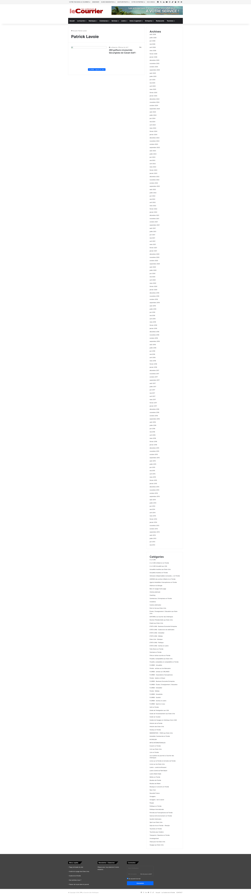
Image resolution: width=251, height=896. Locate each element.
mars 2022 (153, 205)
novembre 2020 (154, 257)
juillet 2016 (153, 425)
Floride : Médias (154, 691)
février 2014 (153, 519)
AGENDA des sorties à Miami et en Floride (163, 579)
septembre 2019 (155, 302)
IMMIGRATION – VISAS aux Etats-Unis (161, 733)
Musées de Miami (155, 783)
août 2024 (153, 112)
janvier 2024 (153, 134)
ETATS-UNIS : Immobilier (157, 633)
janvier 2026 (153, 57)
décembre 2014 (154, 487)
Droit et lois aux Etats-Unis (158, 608)
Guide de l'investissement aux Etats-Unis (162, 713)
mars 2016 (153, 438)
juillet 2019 (153, 309)
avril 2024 (153, 125)
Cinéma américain (155, 592)
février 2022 (153, 209)
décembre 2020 (154, 254)
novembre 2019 (154, 296)
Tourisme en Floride (156, 829)
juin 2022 (152, 196)
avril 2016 (152, 435)
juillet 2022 (153, 192)
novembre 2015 (154, 451)
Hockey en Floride (155, 730)
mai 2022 (152, 199)
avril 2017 (152, 396)
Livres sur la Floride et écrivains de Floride (163, 761)
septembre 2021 (155, 225)
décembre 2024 (154, 99)
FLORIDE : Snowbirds (156, 694)
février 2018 (153, 364)
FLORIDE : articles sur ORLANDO (159, 671)
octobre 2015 (154, 454)
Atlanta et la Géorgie (156, 585)
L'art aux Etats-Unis (156, 749)
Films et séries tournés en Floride (160, 655)
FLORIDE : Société (155, 697)
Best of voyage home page (158, 589)
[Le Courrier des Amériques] (86, 11)
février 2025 (153, 92)
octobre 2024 (154, 105)
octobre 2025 (154, 66)
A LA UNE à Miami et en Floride (159, 563)
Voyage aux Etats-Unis (157, 845)
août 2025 (153, 73)
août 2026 (153, 34)
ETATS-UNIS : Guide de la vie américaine (162, 629)
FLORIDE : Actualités (156, 665)
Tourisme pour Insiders (157, 832)
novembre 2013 (154, 525)
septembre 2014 (155, 496)
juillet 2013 (153, 538)
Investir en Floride (155, 746)
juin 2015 (152, 467)
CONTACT (179, 892)
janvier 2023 (153, 173)
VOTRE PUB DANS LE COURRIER (79, 2)
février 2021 (153, 247)
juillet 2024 (153, 115)
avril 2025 (153, 86)
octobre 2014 (154, 493)
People (152, 803)
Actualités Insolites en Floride (159, 572)
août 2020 (153, 267)
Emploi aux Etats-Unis (156, 623)
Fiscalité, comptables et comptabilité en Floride (164, 662)
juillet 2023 (153, 154)
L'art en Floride (154, 752)
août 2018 (153, 344)
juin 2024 (152, 118)
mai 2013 (152, 545)
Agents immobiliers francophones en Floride (163, 582)
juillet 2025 (153, 76)
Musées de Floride (155, 780)
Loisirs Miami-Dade (155, 774)
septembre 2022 (155, 186)
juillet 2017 (153, 386)
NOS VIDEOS (151, 2)
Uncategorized (154, 838)
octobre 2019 (154, 299)
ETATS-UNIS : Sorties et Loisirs (159, 646)
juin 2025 (152, 79)
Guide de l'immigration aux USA (159, 710)
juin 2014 (152, 506)
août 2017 (153, 383)
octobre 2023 (154, 144)
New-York (153, 790)
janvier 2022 (153, 212)
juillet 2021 (153, 231)
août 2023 (153, 150)
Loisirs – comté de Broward (158, 767)
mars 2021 (153, 244)
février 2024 (153, 131)
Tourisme (170, 21)
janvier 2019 (153, 328)
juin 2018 (152, 351)
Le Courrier (81, 21)
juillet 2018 (153, 348)
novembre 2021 (154, 218)
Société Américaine (155, 819)
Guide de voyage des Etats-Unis (79, 871)
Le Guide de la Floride (168, 892)
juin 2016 (152, 428)
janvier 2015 (153, 483)
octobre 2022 (154, 183)
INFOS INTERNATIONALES (157, 742)
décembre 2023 (154, 138)
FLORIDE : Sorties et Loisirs (158, 700)
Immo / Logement (135, 21)
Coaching (152, 595)
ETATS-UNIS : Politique (157, 642)
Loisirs (123, 21)
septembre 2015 (155, 457)
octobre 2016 (154, 415)
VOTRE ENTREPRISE (137, 2)
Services (114, 21)
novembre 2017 (154, 373)
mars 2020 (153, 283)
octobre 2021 (154, 222)
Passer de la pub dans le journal (79, 884)
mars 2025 (153, 89)
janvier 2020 (153, 289)
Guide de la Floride (75, 876)
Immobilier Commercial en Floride (160, 736)
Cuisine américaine (155, 605)
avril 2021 (152, 241)
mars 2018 (153, 360)
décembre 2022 (154, 176)
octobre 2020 (154, 260)
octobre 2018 (154, 338)
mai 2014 (152, 509)
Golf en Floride (154, 707)
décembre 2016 (154, 409)
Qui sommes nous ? (75, 880)
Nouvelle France (155, 793)
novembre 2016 (154, 412)
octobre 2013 (154, 529)
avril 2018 (152, 357)
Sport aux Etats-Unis (156, 822)
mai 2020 (152, 276)
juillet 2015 (153, 464)
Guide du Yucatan (155, 717)
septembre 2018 (155, 341)
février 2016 (153, 441)
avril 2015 (152, 474)
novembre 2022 (154, 180)
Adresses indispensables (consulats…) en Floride (165, 576)
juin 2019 (152, 312)
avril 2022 (153, 202)
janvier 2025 (153, 96)
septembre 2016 (155, 419)
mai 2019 (152, 315)
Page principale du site (76, 867)
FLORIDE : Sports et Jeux (157, 704)
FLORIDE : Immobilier (156, 688)
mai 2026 (152, 44)
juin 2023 (152, 157)
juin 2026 (152, 41)
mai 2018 (152, 354)
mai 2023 (152, 160)
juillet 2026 (153, 37)
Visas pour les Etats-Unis (157, 841)
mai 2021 (152, 238)
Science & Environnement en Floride (161, 816)
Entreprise (148, 21)
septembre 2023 (155, 147)
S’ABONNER (95, 2)
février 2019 (153, 325)
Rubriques (92, 21)
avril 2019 (152, 318)
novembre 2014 (154, 490)
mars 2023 (153, 167)
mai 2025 (152, 83)
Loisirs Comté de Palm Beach (158, 770)
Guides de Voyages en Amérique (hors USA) (163, 720)
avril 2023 (153, 163)
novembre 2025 (154, 63)
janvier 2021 (153, 251)
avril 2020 (153, 280)
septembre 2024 (155, 108)
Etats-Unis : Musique (156, 639)
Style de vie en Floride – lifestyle (160, 825)
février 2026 (153, 54)
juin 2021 (152, 234)
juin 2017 (152, 390)
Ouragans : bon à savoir (157, 799)
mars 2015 (153, 477)
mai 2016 (152, 432)
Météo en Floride (155, 777)
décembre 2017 (154, 370)
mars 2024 (153, 128)
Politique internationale (157, 809)
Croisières (153, 601)
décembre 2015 (154, 448)
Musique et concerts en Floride (159, 787)
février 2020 (153, 286)
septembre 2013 (155, 532)
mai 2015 (152, 470)
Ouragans (153, 796)
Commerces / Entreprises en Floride (161, 598)
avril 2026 (153, 47)
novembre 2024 (154, 102)
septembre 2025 (155, 70)
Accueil (72, 21)
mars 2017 (153, 399)
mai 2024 (152, 121)
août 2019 (153, 306)
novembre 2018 (154, 335)
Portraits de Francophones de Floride (161, 812)
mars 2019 (153, 322)
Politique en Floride (155, 806)
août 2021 (153, 228)
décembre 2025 (154, 60)
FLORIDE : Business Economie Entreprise (162, 681)
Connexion (140, 883)
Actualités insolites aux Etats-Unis (160, 569)
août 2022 (153, 189)
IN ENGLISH (153, 739)
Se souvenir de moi (134, 878)
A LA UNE (153, 559)
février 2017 (153, 402)
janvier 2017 (153, 406)
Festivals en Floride (155, 652)
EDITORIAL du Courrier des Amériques (161, 616)
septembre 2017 (155, 380)
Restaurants (160, 21)
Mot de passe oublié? (146, 874)
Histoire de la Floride (156, 723)
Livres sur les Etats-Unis (157, 764)
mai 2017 (152, 393)
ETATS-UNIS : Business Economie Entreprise (163, 626)
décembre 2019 (154, 293)
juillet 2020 (153, 270)
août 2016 (153, 422)
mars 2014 (153, 516)
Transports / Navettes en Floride (160, 835)
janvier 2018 (153, 367)
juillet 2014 (153, 503)
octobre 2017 (154, 377)
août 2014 (153, 499)
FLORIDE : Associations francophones (161, 675)
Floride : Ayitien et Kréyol (157, 678)
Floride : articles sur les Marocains (160, 668)
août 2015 (153, 461)
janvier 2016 (153, 445)
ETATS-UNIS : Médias (156, 636)
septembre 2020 (155, 264)
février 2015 (153, 480)
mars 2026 (153, 50)
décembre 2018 (154, 331)
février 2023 (153, 170)
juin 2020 (152, 273)
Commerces (104, 21)
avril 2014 (152, 512)
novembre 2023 (154, 141)
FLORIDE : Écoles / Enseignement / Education (163, 684)
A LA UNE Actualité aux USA (158, 566)
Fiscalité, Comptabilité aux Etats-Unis (161, 658)
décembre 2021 (154, 215)
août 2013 (153, 535)
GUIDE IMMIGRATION (107, 2)
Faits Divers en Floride (156, 649)
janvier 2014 (153, 522)
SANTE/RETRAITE (122, 2)
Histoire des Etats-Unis (157, 726)
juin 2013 (152, 541)
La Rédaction (114, 47)
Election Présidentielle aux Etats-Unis (161, 620)
